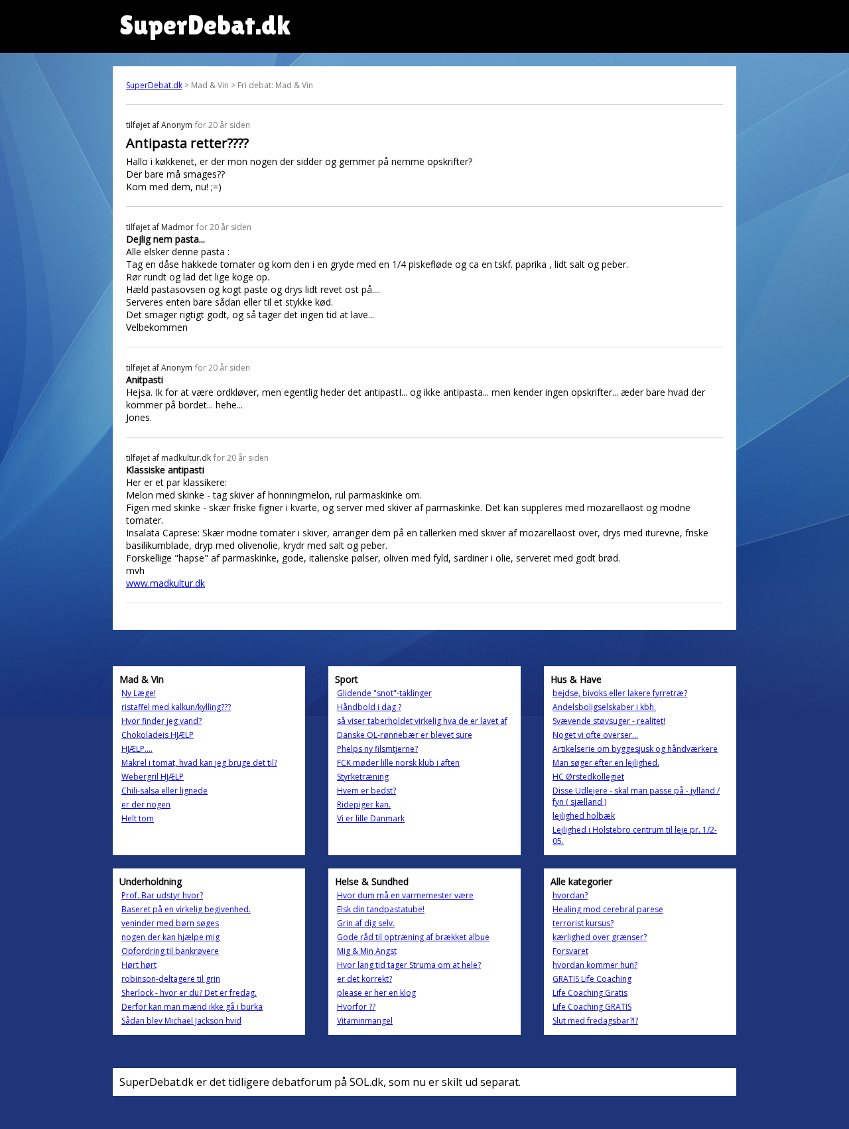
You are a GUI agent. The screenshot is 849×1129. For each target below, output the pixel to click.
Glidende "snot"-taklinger (384, 693)
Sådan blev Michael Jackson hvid (181, 1020)
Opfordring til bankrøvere (170, 951)
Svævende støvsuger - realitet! (609, 721)
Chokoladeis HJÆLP (157, 735)
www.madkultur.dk (165, 583)
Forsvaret (570, 951)
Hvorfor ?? (356, 1006)
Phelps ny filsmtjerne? (377, 748)
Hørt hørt (139, 965)
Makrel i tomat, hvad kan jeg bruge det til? (199, 762)
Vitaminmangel (365, 1020)
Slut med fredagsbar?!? (595, 1020)
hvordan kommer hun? (595, 965)
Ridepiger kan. (364, 804)
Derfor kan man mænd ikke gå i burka (192, 1006)
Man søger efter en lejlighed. (606, 762)
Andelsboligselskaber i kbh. (604, 707)
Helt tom (137, 818)
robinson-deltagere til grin (170, 978)
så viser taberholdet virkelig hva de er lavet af (422, 721)
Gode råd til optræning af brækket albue (413, 937)
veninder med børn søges (170, 923)
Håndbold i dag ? (369, 707)
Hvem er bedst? (366, 790)
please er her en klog (376, 992)
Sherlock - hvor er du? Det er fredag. (189, 992)
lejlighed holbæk (584, 815)
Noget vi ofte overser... (595, 735)
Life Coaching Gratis (590, 992)
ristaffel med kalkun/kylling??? (176, 707)
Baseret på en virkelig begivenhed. (186, 909)
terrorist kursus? (583, 923)
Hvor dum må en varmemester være (405, 895)
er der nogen (145, 804)
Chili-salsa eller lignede (164, 790)
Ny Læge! (138, 693)
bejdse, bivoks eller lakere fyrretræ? (620, 693)
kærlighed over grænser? (600, 937)
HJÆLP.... (137, 748)
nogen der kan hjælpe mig (170, 937)
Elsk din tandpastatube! (380, 909)
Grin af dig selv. (366, 923)
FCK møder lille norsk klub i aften (398, 762)
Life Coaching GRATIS (592, 1006)
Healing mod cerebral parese (608, 909)
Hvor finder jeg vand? (161, 721)
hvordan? (570, 895)
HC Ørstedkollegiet (588, 776)
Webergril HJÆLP (152, 776)
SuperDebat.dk (154, 85)
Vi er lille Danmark (371, 818)
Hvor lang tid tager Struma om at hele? (409, 965)
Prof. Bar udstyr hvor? (162, 895)
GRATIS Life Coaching (592, 978)
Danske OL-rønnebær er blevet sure (404, 735)
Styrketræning (363, 776)
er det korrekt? (364, 978)
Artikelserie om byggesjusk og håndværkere (635, 748)
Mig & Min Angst (367, 951)
